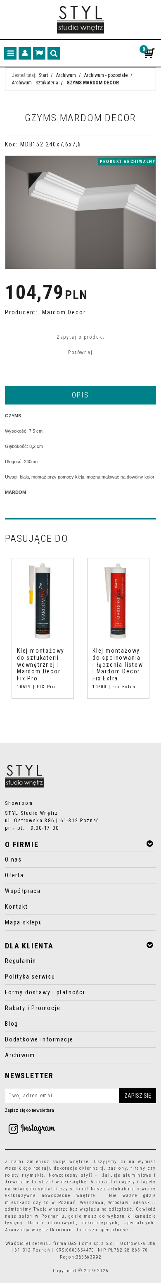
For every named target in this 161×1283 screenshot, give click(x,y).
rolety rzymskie (24, 1175)
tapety (148, 1182)
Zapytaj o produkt (80, 337)
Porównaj (80, 352)
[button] (80, 394)
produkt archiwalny (128, 161)
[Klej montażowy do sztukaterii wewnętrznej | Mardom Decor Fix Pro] (42, 600)
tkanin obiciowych (52, 1223)
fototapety (123, 1182)
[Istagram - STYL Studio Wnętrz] (32, 1128)
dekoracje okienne (76, 1168)
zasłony (117, 1168)
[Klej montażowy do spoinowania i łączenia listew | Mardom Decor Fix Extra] (118, 600)
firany (138, 1168)
